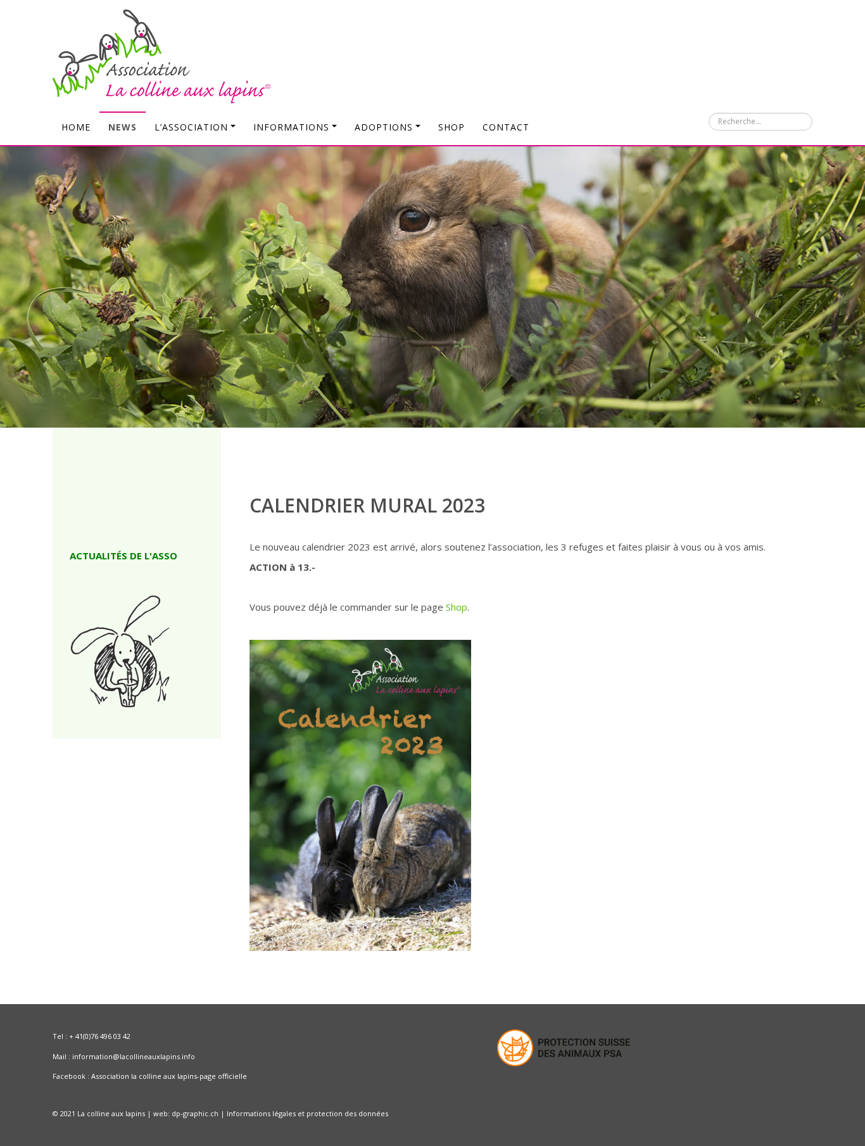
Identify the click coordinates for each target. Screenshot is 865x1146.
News (122, 127)
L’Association (191, 127)
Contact (506, 127)
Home (76, 127)
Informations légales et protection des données (307, 1113)
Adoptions (384, 127)
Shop (451, 127)
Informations (291, 127)
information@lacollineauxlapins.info (133, 1056)
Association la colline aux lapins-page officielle (169, 1076)
